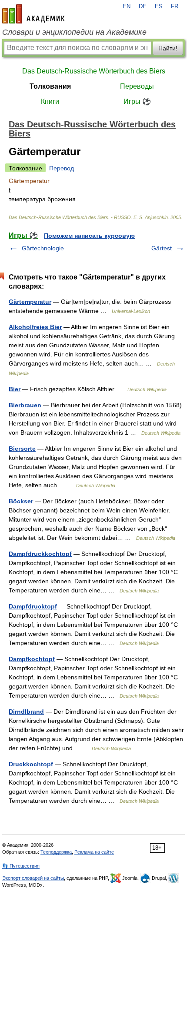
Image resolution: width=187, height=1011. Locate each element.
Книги (50, 101)
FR (174, 6)
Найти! (167, 48)
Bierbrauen (25, 405)
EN (126, 6)
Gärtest (161, 248)
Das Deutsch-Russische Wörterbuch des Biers (93, 71)
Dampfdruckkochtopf (40, 553)
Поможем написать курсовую (89, 235)
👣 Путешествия (21, 865)
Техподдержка (56, 852)
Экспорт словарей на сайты (33, 878)
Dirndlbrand (26, 711)
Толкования (50, 86)
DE (143, 6)
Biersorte (22, 448)
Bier (14, 389)
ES (159, 6)
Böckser (21, 501)
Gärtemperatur (30, 301)
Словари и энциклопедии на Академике (74, 32)
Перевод (61, 168)
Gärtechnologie (43, 248)
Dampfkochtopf (32, 658)
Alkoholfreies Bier (35, 326)
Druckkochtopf (31, 764)
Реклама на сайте (94, 852)
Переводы (137, 86)
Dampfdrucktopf (33, 606)
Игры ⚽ (137, 101)
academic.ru (33, 13)
